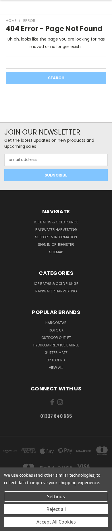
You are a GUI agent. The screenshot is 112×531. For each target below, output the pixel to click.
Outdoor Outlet (56, 337)
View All (56, 367)
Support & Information (56, 237)
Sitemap (56, 252)
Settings (56, 496)
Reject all (56, 509)
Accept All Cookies (56, 522)
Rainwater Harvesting (56, 229)
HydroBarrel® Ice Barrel (56, 345)
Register (66, 244)
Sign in (44, 244)
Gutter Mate (56, 352)
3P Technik (56, 360)
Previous (9, 525)
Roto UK (56, 330)
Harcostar (56, 322)
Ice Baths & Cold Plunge (56, 222)
